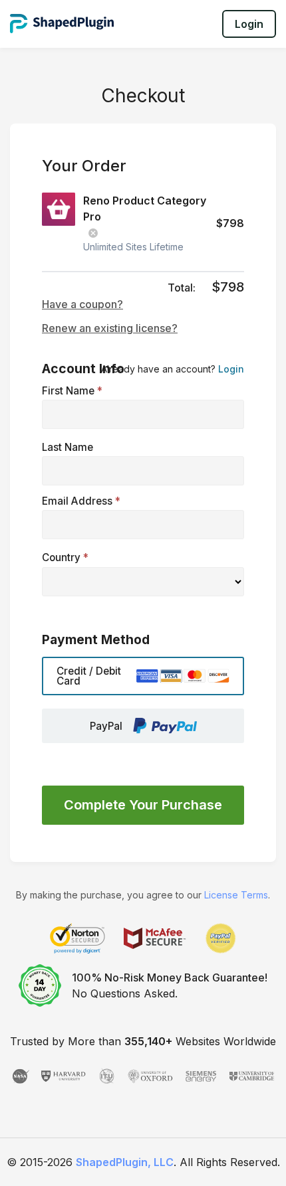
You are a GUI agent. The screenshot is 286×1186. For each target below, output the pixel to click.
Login (249, 24)
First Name (72, 391)
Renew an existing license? (110, 328)
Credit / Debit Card (89, 676)
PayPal (106, 726)
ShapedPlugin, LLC (125, 1162)
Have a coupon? (82, 304)
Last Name (67, 447)
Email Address (81, 501)
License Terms (236, 894)
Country (65, 557)
